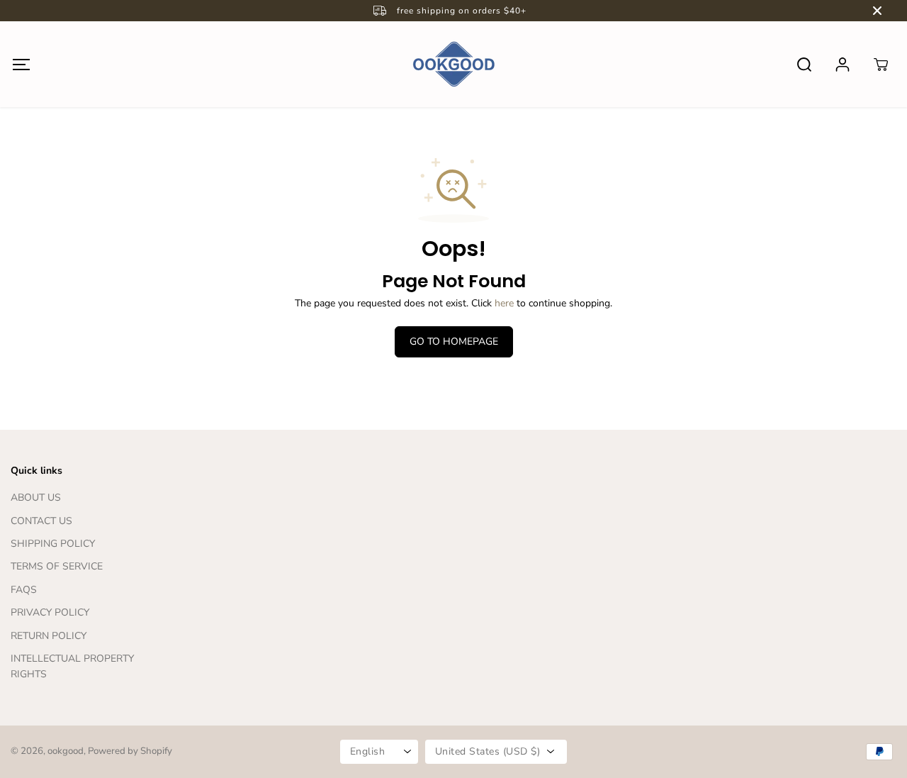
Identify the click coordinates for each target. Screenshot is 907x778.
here (504, 303)
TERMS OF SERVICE (57, 566)
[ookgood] (453, 64)
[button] (21, 64)
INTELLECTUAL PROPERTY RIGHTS (72, 666)
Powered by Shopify (130, 751)
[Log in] (842, 64)
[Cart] (880, 64)
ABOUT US (36, 497)
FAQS (24, 589)
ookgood (65, 751)
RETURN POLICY (48, 636)
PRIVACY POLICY (50, 612)
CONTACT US (41, 521)
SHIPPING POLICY (53, 543)
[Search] (804, 64)
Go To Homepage (454, 341)
